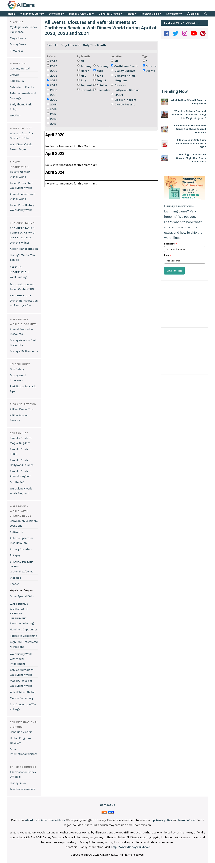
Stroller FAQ (17, 482)
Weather (15, 115)
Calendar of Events (22, 87)
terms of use (186, 820)
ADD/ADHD (16, 532)
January (86, 66)
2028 (53, 61)
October (101, 85)
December (102, 90)
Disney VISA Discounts (24, 351)
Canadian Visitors (21, 732)
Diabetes (15, 578)
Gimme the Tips (174, 270)
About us (31, 820)
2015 (53, 124)
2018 (53, 109)
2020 (53, 100)
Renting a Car (20, 295)
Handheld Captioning (23, 629)
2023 (53, 85)
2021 (53, 95)
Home (11, 13)
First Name (170, 243)
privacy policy (162, 820)
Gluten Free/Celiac (21, 571)
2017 (53, 114)
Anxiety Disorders (21, 549)
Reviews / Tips (150, 13)
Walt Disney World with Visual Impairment (21, 658)
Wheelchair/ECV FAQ (23, 692)
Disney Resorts (124, 104)
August (101, 80)
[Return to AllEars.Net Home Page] (31, 8)
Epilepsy (15, 555)
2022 (53, 90)
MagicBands (18, 38)
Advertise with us (53, 820)
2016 (53, 119)
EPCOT (118, 95)
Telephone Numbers (22, 789)
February (102, 66)
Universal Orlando (110, 13)
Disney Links (18, 783)
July (83, 80)
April (99, 71)
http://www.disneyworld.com (130, 847)
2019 (53, 104)
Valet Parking (18, 277)
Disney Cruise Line (80, 13)
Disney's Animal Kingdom (125, 78)
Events (150, 71)
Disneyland (55, 13)
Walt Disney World (31, 13)
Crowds (14, 75)
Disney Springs (124, 71)
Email (167, 255)
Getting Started (20, 68)
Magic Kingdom (125, 100)
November (86, 90)
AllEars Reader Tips (22, 409)
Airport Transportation (24, 248)
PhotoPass (16, 50)
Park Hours (17, 81)
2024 (53, 80)
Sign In (194, 13)
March (84, 71)
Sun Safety (17, 369)
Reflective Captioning (23, 636)
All (82, 61)
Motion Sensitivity (21, 698)
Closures (152, 66)
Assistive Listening (22, 623)
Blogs (131, 13)
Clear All (52, 45)
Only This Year (71, 45)
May (83, 75)
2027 (53, 66)
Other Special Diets (22, 596)
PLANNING (17, 22)
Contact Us (107, 805)
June (99, 75)
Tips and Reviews (23, 404)
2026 (53, 71)
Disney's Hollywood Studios (126, 88)
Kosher (14, 584)
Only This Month (94, 45)
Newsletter (173, 13)
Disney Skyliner (19, 242)
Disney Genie (18, 44)
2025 (53, 75)
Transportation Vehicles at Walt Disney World (23, 232)
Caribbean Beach (126, 66)
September (86, 85)
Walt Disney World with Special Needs (20, 511)
